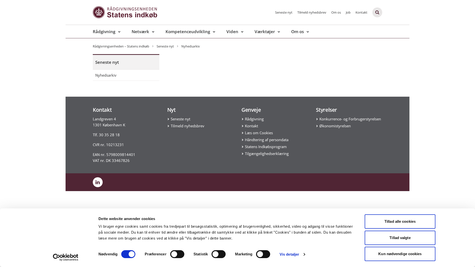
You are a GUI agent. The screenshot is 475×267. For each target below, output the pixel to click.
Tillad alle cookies (400, 221)
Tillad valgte (399, 238)
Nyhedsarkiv (106, 75)
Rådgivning (104, 31)
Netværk (140, 31)
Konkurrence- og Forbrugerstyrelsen (350, 118)
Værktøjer (265, 31)
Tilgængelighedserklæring (267, 153)
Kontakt (361, 12)
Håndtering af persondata (266, 139)
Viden (232, 31)
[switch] (177, 254)
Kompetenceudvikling (188, 31)
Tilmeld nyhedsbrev (311, 12)
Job (348, 12)
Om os (336, 12)
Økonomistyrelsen (335, 125)
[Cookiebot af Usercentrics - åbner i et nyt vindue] (65, 257)
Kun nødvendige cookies (400, 254)
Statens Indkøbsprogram (266, 146)
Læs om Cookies (259, 132)
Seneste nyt (283, 12)
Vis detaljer (289, 254)
